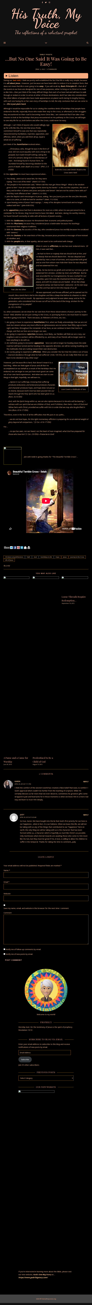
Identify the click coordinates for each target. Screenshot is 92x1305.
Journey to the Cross (77, 557)
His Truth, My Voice (46, 18)
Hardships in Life (46, 557)
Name (7, 870)
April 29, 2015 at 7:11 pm (23, 784)
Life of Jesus (9, 560)
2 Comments (52, 69)
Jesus (65, 557)
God (35, 557)
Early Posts (46, 55)
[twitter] (46, 2)
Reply (85, 781)
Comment (8, 913)
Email (6, 882)
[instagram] (49, 2)
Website (7, 893)
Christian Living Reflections (14, 557)
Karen (17, 781)
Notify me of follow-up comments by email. (23, 949)
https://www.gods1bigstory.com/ (33, 1277)
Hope (57, 557)
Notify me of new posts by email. (19, 954)
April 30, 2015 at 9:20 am (28, 817)
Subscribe (25, 1059)
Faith (28, 557)
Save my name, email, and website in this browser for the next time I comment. (36, 908)
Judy (8, 565)
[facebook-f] (42, 2)
